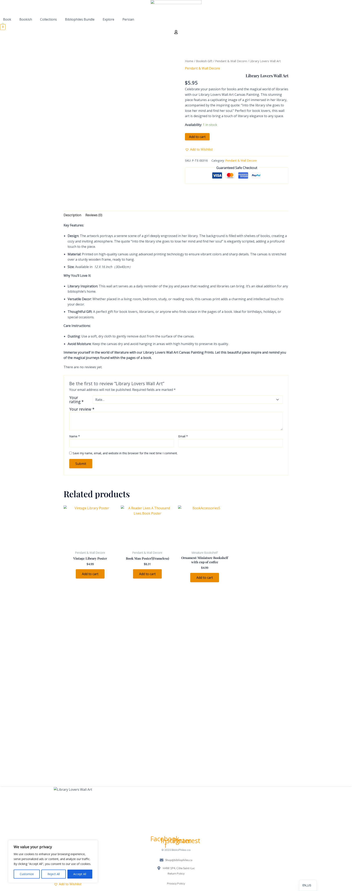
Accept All (79, 874)
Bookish (25, 19)
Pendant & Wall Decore (231, 61)
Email (183, 436)
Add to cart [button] (90, 574)
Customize (27, 874)
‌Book (7, 19)
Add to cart (197, 137)
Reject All (53, 874)
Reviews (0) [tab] (93, 215)
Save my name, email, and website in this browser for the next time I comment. (125, 453)
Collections (48, 19)
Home (189, 61)
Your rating (76, 400)
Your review (82, 409)
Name (74, 436)
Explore (108, 19)
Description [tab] (72, 215)
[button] (8, 19)
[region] (53, 861)
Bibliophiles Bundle (80, 19)
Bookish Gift (204, 61)
